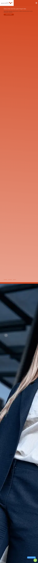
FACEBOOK (5, 279)
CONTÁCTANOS (9, 14)
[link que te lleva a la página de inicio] (7, 3)
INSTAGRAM (10, 279)
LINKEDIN (14, 279)
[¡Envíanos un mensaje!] (35, 560)
